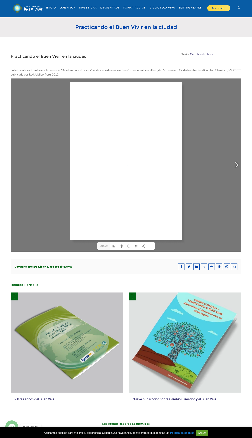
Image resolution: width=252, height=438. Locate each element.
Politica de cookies (182, 432)
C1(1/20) (103, 245)
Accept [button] (202, 433)
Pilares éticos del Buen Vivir (34, 399)
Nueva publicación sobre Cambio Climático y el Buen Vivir (174, 399)
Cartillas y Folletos (201, 54)
